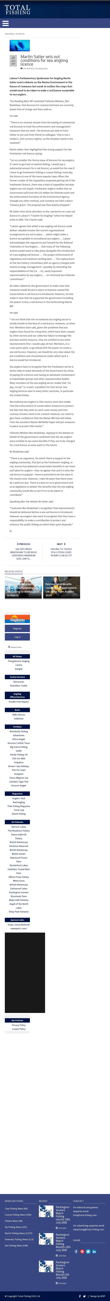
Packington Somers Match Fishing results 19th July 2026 (63, 1214)
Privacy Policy (19, 1025)
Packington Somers (19, 892)
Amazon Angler (18, 785)
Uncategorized (41, 68)
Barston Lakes (19, 826)
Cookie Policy (18, 1028)
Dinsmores (18, 681)
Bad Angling (19, 802)
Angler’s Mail (18, 798)
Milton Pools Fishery (19, 876)
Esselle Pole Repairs (19, 701)
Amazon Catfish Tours (19, 743)
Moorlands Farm (19, 896)
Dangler (19, 668)
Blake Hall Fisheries (18, 900)
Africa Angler (18, 739)
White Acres (19, 880)
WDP (102, 1296)
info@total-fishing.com (85, 1215)
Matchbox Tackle (18, 685)
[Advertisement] (25, 973)
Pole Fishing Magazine (19, 806)
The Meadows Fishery (19, 830)
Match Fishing (19, 813)
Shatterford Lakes (19, 865)
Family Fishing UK (19, 754)
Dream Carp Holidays (18, 766)
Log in (17, 636)
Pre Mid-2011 (28, 68)
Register (17, 628)
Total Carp (19, 810)
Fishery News (11, 1220)
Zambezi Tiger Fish (18, 781)
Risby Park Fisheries (19, 911)
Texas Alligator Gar (18, 777)
